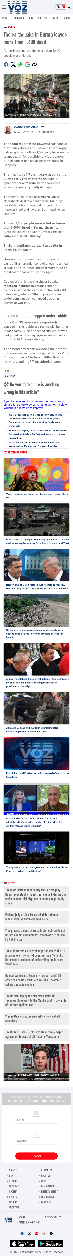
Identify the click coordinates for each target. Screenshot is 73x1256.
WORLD (67, 18)
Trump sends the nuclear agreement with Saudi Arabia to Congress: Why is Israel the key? (37, 869)
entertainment (49, 1191)
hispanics (19, 18)
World (11, 27)
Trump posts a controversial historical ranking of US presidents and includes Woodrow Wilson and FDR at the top (35, 935)
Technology (47, 1197)
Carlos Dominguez (29, 127)
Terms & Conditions (30, 1222)
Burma (10, 375)
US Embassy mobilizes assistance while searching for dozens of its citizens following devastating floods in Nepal (35, 633)
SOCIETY (13, 1191)
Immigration (48, 1186)
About (22, 1217)
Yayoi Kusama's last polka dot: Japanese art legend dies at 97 (37, 496)
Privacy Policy (53, 1217)
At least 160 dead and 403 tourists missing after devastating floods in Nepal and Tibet (32, 729)
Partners (46, 1202)
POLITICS (42, 18)
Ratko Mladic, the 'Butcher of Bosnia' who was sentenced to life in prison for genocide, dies (34, 444)
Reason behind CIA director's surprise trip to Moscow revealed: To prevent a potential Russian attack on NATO (37, 586)
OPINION (13, 1202)
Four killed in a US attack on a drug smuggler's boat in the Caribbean (37, 775)
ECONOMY (14, 1186)
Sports (13, 1197)
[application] (36, 1062)
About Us (14, 1207)
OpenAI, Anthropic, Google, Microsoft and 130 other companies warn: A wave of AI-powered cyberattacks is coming (33, 980)
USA (31, 18)
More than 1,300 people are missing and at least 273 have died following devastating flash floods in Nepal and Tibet (37, 541)
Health (55, 18)
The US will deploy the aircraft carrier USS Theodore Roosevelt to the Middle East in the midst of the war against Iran (37, 434)
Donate (5, 18)
